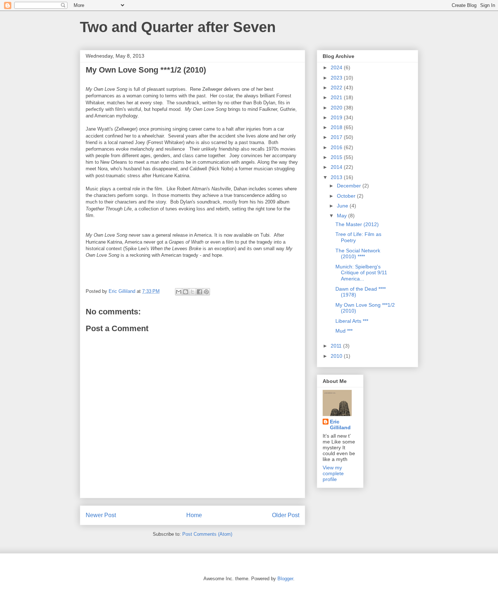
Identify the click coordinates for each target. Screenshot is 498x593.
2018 (337, 127)
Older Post (285, 515)
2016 (337, 147)
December (349, 186)
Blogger (285, 578)
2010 (337, 356)
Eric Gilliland (340, 424)
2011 (337, 346)
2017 (337, 137)
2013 (337, 177)
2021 (337, 97)
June (343, 206)
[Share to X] (192, 291)
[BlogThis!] (185, 291)
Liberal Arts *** (351, 321)
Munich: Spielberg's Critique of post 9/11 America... (361, 273)
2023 (337, 78)
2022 (337, 87)
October (347, 196)
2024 (337, 67)
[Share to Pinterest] (206, 291)
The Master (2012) (357, 224)
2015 (337, 157)
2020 (337, 108)
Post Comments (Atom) (207, 534)
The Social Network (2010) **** (357, 254)
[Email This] (178, 291)
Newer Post (101, 515)
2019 (337, 117)
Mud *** (344, 331)
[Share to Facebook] (199, 291)
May (342, 215)
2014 (337, 167)
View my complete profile (333, 473)
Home (194, 515)
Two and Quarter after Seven (178, 27)
